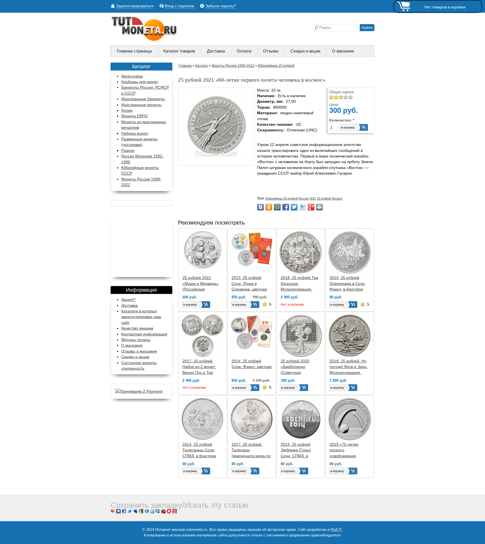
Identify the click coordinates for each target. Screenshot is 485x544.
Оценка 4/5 (346, 97)
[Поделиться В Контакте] (260, 207)
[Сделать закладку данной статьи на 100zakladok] (157, 512)
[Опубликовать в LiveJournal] (302, 207)
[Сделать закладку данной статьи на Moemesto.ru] (152, 512)
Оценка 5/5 (350, 97)
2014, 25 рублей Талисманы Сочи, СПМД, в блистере (199, 450)
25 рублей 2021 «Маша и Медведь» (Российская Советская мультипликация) (200, 289)
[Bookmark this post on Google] (141, 512)
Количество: (341, 120)
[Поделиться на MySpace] (135, 512)
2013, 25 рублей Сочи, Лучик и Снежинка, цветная (249, 283)
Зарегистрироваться (135, 6)
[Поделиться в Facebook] (285, 207)
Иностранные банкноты (143, 99)
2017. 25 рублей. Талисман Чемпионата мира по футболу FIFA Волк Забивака (251, 456)
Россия (303, 198)
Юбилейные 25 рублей (276, 66)
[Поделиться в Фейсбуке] (124, 512)
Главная (185, 66)
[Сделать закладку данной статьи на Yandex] (146, 512)
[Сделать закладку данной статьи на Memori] (169, 512)
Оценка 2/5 (336, 97)
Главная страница (134, 51)
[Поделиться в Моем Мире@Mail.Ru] (277, 207)
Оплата (244, 51)
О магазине (343, 51)
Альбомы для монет (139, 82)
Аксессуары (132, 76)
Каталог (201, 66)
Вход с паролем (179, 6)
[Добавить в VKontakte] (118, 512)
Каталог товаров (179, 51)
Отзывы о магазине (139, 351)
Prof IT (336, 529)
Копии (126, 110)
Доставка (216, 51)
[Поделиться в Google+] (311, 207)
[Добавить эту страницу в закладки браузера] (113, 512)
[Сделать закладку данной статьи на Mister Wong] (174, 512)
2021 (312, 198)
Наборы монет (134, 133)
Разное (127, 150)
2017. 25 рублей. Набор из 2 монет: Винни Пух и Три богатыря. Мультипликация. (199, 372)
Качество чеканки (137, 328)
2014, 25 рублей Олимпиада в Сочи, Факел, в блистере (348, 283)
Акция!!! (128, 299)
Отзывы (271, 51)
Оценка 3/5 (340, 97)
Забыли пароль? (220, 6)
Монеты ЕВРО (134, 116)
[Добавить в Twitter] (294, 207)
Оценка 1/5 (331, 97)
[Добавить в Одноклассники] (269, 207)
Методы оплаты (135, 339)
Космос (337, 198)
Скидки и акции (305, 51)
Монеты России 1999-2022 (233, 66)
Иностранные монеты (141, 105)
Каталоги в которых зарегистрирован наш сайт (141, 317)
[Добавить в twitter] (129, 512)
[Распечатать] (319, 207)
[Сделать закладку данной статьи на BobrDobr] (163, 512)
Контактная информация (144, 334)
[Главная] (144, 40)
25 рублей (324, 198)
